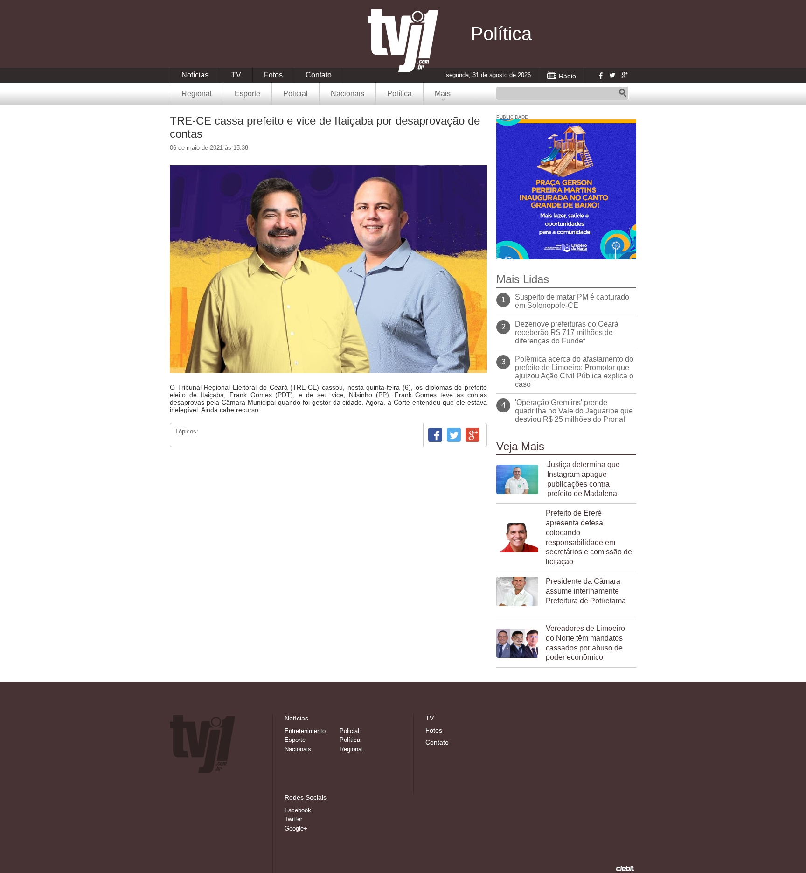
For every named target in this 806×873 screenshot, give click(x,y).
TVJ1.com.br (403, 40)
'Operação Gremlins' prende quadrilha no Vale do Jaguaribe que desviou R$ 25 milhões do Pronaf (574, 410)
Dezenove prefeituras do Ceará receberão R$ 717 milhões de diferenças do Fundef (566, 332)
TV (236, 75)
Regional (196, 94)
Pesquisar (622, 93)
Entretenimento (305, 730)
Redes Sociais (306, 797)
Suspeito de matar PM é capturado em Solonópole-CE (572, 301)
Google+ (624, 75)
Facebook (599, 75)
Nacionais (347, 94)
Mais (443, 94)
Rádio (567, 76)
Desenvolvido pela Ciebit (625, 868)
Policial (295, 94)
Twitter (612, 75)
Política (399, 94)
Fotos (273, 75)
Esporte (247, 94)
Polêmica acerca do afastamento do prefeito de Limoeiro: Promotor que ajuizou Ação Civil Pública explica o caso (574, 371)
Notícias (194, 75)
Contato (319, 75)
